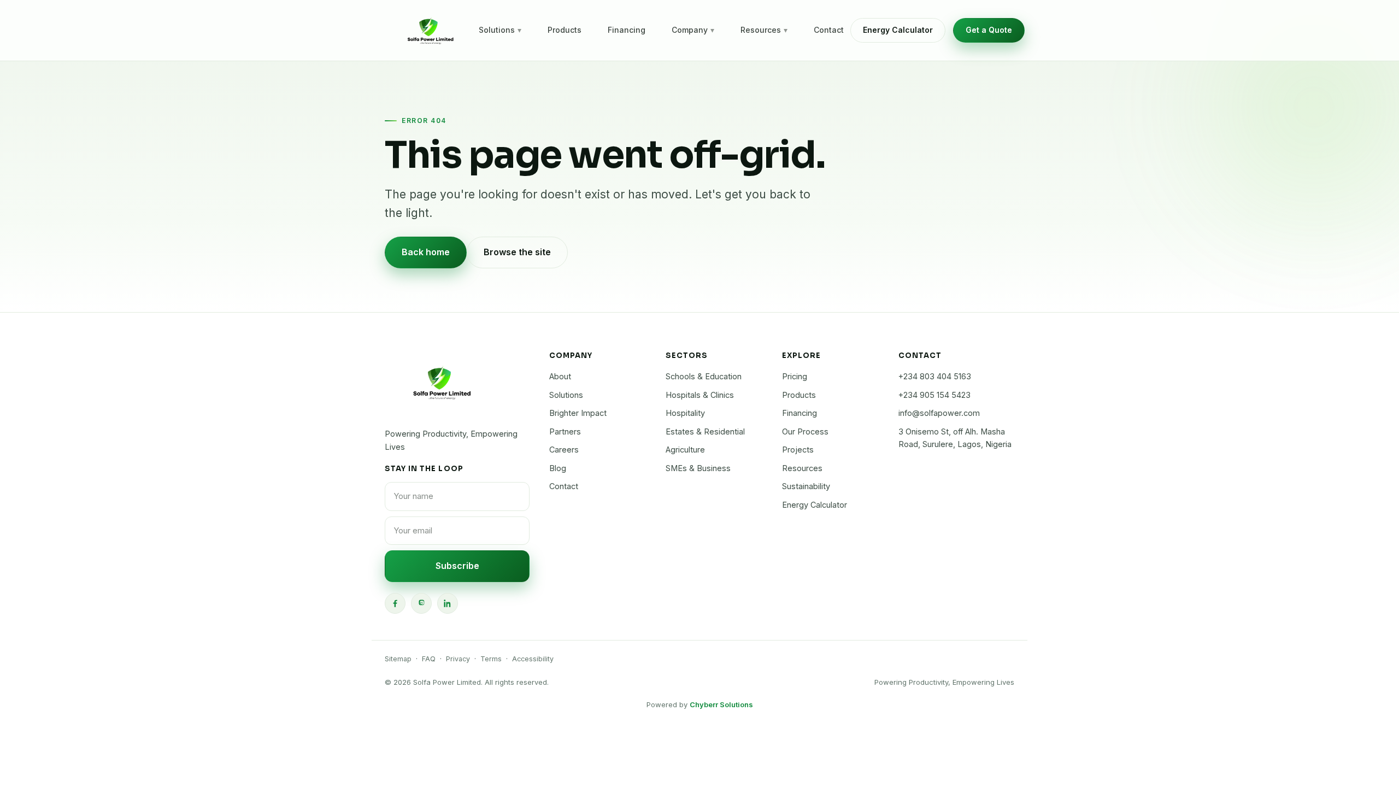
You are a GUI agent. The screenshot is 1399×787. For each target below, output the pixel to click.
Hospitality (685, 413)
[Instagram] (421, 603)
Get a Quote (989, 29)
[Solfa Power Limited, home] (428, 30)
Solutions (500, 29)
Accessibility (533, 659)
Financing (626, 29)
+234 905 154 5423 (934, 395)
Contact (829, 29)
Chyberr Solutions (721, 704)
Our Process (805, 431)
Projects (798, 449)
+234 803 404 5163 (934, 376)
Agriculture (685, 449)
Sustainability (806, 486)
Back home (426, 251)
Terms (491, 659)
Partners (565, 431)
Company (693, 29)
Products (564, 29)
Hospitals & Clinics (700, 395)
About (560, 376)
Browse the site (517, 251)
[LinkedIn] (447, 603)
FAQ (429, 659)
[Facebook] (395, 603)
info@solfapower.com (939, 413)
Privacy (458, 659)
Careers (564, 449)
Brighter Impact (578, 413)
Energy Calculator (898, 29)
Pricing (794, 376)
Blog (557, 468)
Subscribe (457, 565)
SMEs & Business (698, 468)
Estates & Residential (705, 431)
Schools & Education (704, 376)
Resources (763, 29)
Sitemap (398, 659)
